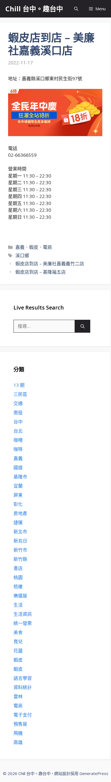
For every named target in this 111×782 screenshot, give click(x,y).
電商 (47, 247)
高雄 (18, 742)
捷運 (18, 522)
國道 (18, 467)
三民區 (20, 394)
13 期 (19, 385)
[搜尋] (82, 326)
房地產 (20, 513)
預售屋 (20, 724)
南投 (18, 412)
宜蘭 (18, 486)
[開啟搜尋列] (76, 9)
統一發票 (22, 623)
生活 (18, 605)
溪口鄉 (22, 255)
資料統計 (22, 687)
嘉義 (20, 247)
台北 (18, 431)
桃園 (18, 577)
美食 (18, 632)
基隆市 (20, 477)
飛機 (18, 733)
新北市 (20, 532)
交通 (18, 403)
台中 (18, 422)
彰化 (18, 504)
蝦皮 (33, 247)
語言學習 (22, 678)
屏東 (18, 495)
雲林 (18, 696)
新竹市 (20, 550)
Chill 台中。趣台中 (34, 8)
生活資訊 (22, 614)
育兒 (18, 641)
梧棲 (18, 586)
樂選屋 (20, 596)
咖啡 (18, 449)
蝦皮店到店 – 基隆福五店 (40, 272)
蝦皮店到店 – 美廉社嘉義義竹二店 (49, 263)
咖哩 (18, 440)
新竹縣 (20, 559)
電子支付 (22, 715)
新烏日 (20, 541)
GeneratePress (93, 773)
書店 (18, 568)
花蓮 (18, 651)
